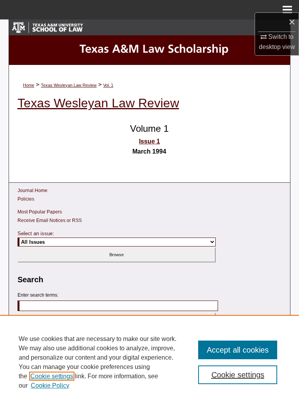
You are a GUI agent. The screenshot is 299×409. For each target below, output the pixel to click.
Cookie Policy (50, 385)
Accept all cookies (238, 350)
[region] (149, 362)
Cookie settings (51, 376)
